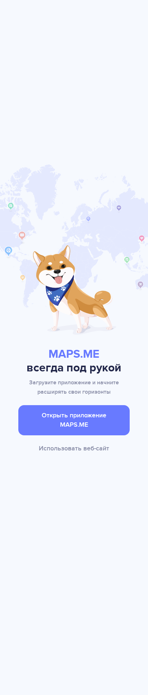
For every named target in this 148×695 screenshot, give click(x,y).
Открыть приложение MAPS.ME (74, 420)
